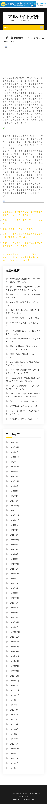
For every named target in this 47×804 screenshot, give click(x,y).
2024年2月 (14, 564)
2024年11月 (15, 520)
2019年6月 (14, 763)
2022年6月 (14, 661)
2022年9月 (14, 646)
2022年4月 (14, 671)
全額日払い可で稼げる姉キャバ (24, 419)
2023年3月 (14, 617)
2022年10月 (15, 641)
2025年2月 (14, 505)
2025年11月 (15, 462)
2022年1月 (14, 685)
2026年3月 (14, 442)
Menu (6, 27)
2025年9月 (14, 471)
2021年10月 (15, 700)
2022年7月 (14, 656)
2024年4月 (14, 554)
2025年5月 (14, 491)
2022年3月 (14, 676)
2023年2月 (14, 622)
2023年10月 (15, 583)
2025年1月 (14, 510)
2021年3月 (14, 734)
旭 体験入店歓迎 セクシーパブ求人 (20, 254)
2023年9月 (14, 588)
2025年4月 (14, 496)
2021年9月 (14, 705)
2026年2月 (14, 447)
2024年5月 (14, 549)
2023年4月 (14, 612)
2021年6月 (14, 719)
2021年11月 (14, 695)
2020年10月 (15, 758)
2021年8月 (14, 710)
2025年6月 (14, 486)
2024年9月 (14, 530)
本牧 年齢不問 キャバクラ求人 (18, 228)
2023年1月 (14, 627)
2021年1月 (14, 744)
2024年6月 (14, 544)
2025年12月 (15, 457)
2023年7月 (14, 598)
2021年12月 (15, 690)
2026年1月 (14, 452)
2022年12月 (15, 632)
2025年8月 (14, 476)
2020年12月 (15, 748)
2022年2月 (14, 680)
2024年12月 (15, 515)
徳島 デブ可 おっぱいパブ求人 (25, 401)
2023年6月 (14, 603)
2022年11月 (15, 637)
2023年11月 (15, 578)
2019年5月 (14, 768)
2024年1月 (14, 569)
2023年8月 (14, 593)
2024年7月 (14, 539)
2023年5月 (14, 607)
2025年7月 (14, 481)
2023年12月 (15, 573)
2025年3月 (14, 501)
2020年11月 (15, 753)
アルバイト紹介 (23, 16)
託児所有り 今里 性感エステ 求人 (24, 406)
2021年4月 (14, 729)
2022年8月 (14, 651)
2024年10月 (15, 525)
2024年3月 (14, 559)
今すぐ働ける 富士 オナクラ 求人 (24, 318)
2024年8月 (14, 535)
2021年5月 (14, 724)
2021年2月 (14, 739)
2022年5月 (14, 666)
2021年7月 (14, 714)
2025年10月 (15, 466)
